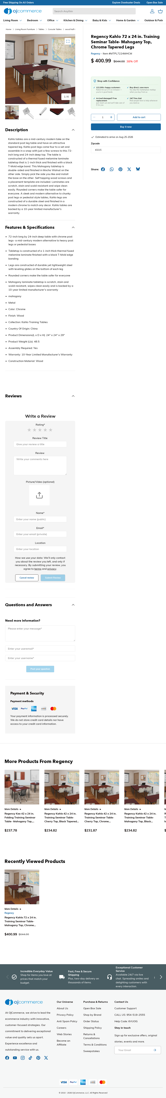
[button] (29, 430)
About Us (62, 1008)
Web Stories (64, 1034)
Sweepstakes (91, 1051)
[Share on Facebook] (103, 169)
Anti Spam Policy (67, 1021)
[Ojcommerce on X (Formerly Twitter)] (46, 1056)
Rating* (40, 424)
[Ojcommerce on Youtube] (15, 1056)
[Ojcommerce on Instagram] (23, 1056)
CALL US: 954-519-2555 (129, 1014)
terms (37, 568)
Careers (61, 1027)
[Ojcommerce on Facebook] (7, 1056)
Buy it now (126, 126)
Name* (40, 512)
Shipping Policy (92, 1027)
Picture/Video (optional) (40, 481)
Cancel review (27, 577)
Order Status (91, 1021)
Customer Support (125, 1008)
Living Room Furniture (25, 29)
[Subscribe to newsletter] (154, 1050)
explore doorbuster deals (126, 2)
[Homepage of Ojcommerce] (22, 11)
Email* (40, 528)
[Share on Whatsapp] (111, 169)
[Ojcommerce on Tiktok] (31, 1056)
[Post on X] (129, 169)
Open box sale (155, 2)
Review (39, 453)
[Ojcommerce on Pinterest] (38, 1056)
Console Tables (55, 29)
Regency (95, 53)
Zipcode (95, 143)
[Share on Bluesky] (138, 169)
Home (8, 29)
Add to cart (139, 117)
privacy (51, 568)
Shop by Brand (92, 1014)
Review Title (39, 438)
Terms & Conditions (95, 1044)
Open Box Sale (92, 1008)
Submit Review (53, 577)
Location (40, 542)
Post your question (40, 668)
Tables (41, 29)
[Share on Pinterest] (120, 169)
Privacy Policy (65, 1014)
